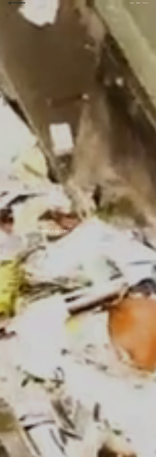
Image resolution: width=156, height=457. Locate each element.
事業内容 (138, 2)
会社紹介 (132, 2)
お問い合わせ (145, 2)
